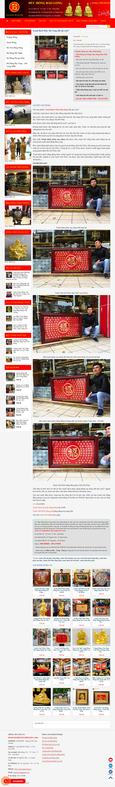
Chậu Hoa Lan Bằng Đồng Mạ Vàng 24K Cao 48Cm (81, 679)
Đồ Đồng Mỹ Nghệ (14, 53)
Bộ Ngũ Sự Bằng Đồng (49, 737)
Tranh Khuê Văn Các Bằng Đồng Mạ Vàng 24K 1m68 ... (61, 709)
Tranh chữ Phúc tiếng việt (43, 511)
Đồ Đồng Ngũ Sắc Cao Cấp (51, 744)
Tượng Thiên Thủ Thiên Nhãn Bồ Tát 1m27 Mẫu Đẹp (21, 350)
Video (103, 21)
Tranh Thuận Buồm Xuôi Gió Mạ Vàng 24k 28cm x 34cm (81, 709)
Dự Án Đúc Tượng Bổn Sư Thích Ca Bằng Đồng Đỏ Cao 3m (21, 359)
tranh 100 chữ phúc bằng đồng (49, 558)
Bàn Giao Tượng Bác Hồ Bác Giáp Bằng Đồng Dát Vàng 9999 (21, 285)
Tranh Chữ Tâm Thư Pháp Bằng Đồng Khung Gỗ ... (101, 620)
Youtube (111, 762)
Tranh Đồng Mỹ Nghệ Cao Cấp (52, 761)
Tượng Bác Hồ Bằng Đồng (50, 758)
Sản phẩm (29, 21)
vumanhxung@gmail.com (21, 772)
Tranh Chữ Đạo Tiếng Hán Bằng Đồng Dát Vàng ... (41, 590)
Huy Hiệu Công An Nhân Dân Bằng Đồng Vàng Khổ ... (22, 422)
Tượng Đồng (12, 37)
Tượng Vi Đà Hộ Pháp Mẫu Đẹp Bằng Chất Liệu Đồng (21, 341)
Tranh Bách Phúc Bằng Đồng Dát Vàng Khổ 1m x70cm (61, 590)
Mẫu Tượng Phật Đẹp (87, 21)
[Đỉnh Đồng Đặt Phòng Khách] (18, 215)
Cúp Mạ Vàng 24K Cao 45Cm (62, 679)
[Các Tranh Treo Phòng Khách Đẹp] (18, 183)
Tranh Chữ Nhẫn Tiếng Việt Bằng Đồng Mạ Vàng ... (42, 650)
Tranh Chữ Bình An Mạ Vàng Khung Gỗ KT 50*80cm (81, 590)
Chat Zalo (110, 768)
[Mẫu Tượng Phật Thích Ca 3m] (18, 85)
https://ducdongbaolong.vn (22, 769)
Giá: (74, 40)
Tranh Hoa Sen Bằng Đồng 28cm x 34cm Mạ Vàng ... (101, 709)
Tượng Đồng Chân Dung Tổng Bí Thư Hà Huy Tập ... (22, 410)
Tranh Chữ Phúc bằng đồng (52, 560)
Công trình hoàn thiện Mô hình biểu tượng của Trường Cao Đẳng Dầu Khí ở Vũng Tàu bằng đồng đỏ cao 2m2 (18, 276)
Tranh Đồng (11, 42)
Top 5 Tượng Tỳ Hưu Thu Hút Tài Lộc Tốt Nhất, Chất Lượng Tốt (20, 326)
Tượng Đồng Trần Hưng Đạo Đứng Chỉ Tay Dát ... (42, 619)
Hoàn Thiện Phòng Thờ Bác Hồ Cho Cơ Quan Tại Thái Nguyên (21, 294)
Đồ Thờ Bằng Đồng (15, 48)
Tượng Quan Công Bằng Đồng (52, 751)
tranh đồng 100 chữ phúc (71, 560)
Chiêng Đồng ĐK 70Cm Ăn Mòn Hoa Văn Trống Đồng (22, 374)
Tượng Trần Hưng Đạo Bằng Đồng (53, 754)
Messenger (110, 774)
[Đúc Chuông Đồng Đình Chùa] (18, 114)
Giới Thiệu (16, 21)
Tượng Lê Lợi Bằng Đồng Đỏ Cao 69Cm (22, 386)
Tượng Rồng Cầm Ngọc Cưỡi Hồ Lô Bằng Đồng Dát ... (101, 650)
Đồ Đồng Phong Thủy (16, 58)
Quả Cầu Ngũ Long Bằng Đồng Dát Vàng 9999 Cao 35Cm (81, 650)
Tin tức (42, 21)
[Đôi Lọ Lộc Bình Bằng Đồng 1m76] (18, 147)
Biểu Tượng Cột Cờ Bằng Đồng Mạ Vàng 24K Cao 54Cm (101, 679)
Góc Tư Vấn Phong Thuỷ (61, 21)
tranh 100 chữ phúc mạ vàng (70, 558)
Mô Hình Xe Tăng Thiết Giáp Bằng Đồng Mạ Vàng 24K (42, 679)
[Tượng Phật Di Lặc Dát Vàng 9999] (18, 248)
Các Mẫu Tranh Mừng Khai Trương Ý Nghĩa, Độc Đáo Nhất (20, 318)
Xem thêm (8, 96)
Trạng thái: (76, 36)
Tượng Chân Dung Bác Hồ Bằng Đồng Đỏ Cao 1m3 (22, 398)
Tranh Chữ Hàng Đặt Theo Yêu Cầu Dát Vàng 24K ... (61, 650)
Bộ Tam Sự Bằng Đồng (49, 741)
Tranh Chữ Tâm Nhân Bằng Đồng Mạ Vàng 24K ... (81, 620)
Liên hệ (79, 40)
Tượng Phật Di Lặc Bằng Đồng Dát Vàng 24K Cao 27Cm (41, 709)
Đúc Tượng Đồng (47, 747)
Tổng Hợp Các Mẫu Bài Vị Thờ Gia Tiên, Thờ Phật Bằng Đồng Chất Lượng (20, 309)
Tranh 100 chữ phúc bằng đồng (45, 508)
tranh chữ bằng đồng (48, 515)
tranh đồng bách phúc (87, 560)
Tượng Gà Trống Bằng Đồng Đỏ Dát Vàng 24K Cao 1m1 (62, 620)
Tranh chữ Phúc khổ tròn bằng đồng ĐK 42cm (101, 589)
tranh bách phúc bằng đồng (89, 558)
